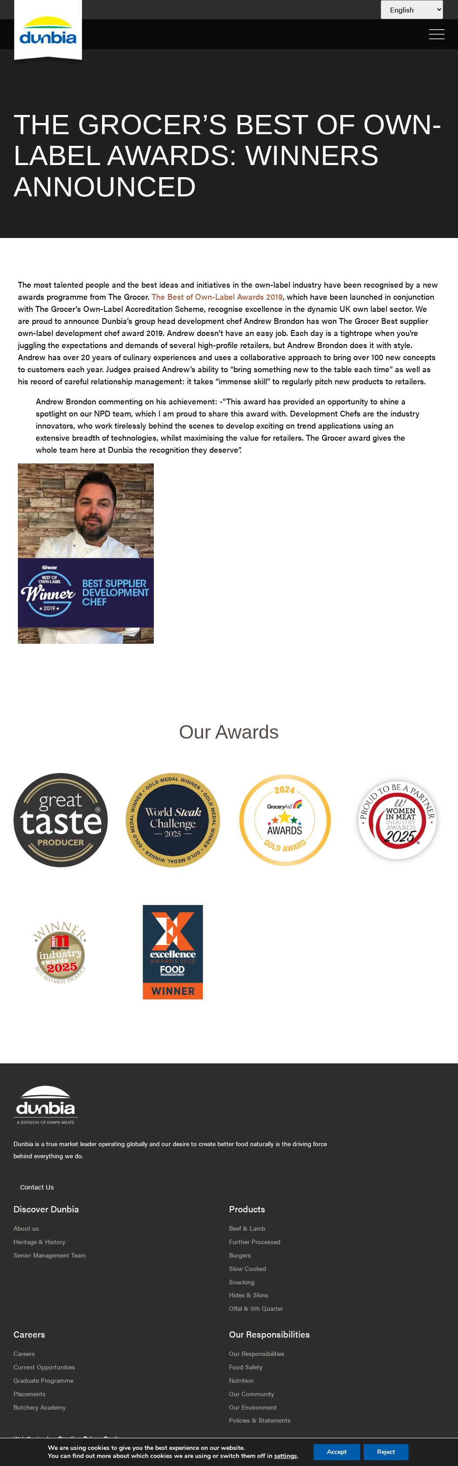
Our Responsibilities (256, 1353)
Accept (337, 1452)
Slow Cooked (247, 1268)
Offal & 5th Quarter (256, 1308)
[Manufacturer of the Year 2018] (397, 820)
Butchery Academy (39, 1406)
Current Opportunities (44, 1366)
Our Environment (253, 1406)
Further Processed (254, 1241)
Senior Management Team (49, 1254)
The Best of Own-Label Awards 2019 (217, 296)
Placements (29, 1393)
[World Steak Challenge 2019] (173, 952)
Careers (24, 1353)
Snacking (241, 1281)
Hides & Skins (248, 1294)
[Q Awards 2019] (285, 820)
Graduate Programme (43, 1380)
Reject (386, 1452)
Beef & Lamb (247, 1228)
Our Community (251, 1393)
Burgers (240, 1254)
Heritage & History (39, 1241)
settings (285, 1456)
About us (26, 1228)
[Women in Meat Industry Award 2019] (60, 952)
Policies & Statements (260, 1419)
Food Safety (246, 1366)
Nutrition (241, 1380)
